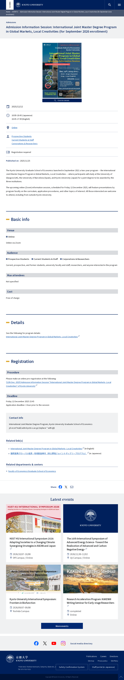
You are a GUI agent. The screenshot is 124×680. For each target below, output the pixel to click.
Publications (91, 656)
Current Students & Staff (23, 139)
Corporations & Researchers (25, 143)
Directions (114, 656)
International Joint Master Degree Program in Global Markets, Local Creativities (42, 336)
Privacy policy (102, 661)
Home (8, 12)
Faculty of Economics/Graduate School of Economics (32, 471)
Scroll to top (121, 677)
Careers (103, 656)
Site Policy (114, 661)
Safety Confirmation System (72, 667)
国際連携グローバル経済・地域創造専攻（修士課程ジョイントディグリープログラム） (49, 453)
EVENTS (15, 12)
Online (14, 127)
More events (62, 626)
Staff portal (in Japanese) (103, 667)
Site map (91, 661)
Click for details (63, 100)
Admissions (11, 22)
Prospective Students (22, 136)
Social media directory (81, 643)
